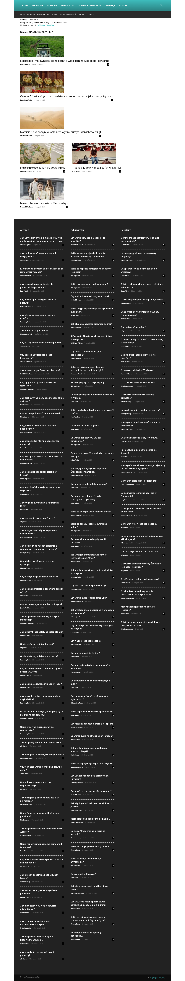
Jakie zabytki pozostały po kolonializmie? (42, 632)
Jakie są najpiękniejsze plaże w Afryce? (91, 763)
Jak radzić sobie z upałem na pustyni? (140, 410)
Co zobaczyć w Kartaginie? (85, 425)
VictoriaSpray (25, 64)
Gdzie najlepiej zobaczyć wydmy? (88, 382)
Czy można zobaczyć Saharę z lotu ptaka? (92, 723)
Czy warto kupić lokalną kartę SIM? (89, 597)
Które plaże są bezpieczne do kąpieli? (90, 818)
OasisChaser (24, 851)
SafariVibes (76, 171)
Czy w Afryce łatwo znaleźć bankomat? (91, 791)
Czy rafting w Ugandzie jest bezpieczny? (41, 342)
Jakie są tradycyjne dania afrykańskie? (91, 846)
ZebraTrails (24, 291)
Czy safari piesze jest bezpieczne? (139, 480)
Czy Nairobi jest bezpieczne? (86, 640)
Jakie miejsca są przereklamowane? (89, 284)
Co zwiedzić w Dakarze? (83, 874)
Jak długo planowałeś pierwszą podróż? (92, 324)
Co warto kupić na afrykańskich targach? (92, 736)
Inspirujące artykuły (157, 978)
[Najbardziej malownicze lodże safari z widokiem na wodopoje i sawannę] (64, 46)
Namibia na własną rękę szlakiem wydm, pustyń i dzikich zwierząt (60, 132)
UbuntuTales (25, 171)
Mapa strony (68, 5)
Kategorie (52, 5)
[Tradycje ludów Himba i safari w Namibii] (96, 153)
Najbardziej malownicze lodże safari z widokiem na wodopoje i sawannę (64, 60)
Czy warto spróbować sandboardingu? (40, 413)
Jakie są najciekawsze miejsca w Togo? (41, 684)
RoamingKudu (25, 306)
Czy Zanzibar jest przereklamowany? (140, 579)
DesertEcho (24, 448)
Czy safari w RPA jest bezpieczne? (139, 523)
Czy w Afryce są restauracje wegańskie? (142, 299)
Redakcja (111, 5)
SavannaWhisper (77, 475)
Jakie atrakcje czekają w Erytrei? (37, 518)
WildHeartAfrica (26, 362)
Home (25, 5)
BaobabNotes (76, 300)
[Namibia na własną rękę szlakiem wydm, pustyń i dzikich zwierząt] (60, 118)
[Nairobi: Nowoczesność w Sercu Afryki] (44, 189)
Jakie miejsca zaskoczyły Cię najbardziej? (42, 754)
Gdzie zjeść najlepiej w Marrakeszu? (39, 656)
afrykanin (23, 522)
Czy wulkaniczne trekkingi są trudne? (90, 296)
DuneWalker (25, 635)
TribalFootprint (25, 276)
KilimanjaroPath (26, 334)
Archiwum (37, 5)
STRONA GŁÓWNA (46, 25)
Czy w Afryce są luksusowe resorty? (39, 576)
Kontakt (123, 5)
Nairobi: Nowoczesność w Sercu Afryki (44, 203)
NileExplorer (24, 405)
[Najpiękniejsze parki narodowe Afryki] (42, 153)
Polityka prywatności (90, 5)
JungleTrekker (25, 608)
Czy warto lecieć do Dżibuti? (85, 653)
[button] (161, 5)
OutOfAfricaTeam (26, 374)
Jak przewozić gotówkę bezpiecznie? (40, 370)
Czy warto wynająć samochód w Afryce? (41, 604)
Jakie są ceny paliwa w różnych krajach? (91, 511)
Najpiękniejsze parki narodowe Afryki (42, 167)
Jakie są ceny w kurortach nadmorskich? (41, 742)
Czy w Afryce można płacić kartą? (88, 585)
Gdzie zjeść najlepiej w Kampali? (37, 644)
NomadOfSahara (26, 207)
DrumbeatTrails (26, 100)
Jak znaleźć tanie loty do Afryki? (138, 382)
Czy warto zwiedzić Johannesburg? (89, 484)
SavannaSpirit (25, 245)
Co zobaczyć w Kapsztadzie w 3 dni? (140, 551)
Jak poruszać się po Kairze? (34, 330)
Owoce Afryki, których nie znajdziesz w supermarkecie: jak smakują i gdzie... (66, 96)
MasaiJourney (25, 417)
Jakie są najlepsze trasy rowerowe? (139, 437)
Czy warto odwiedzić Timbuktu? (138, 370)
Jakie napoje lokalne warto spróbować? (91, 711)
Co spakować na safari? (133, 327)
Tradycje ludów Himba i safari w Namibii (96, 167)
